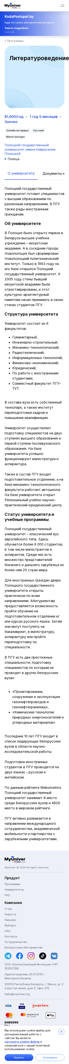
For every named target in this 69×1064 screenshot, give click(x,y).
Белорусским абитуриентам (24, 947)
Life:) (8, 930)
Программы (15, 40)
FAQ (7, 895)
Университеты (14, 889)
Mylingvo (10, 925)
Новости (10, 914)
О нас (8, 908)
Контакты (11, 936)
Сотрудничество (16, 942)
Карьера (10, 919)
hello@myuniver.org (17, 994)
